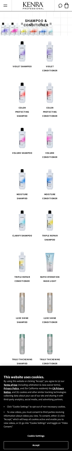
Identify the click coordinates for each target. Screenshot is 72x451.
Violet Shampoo (22, 66)
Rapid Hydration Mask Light (50, 278)
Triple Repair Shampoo (50, 237)
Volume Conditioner (49, 155)
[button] (5, 5)
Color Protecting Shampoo (22, 111)
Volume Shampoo (22, 153)
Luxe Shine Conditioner (49, 320)
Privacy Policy (11, 388)
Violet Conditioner (49, 68)
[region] (36, 408)
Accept (36, 445)
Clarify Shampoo (22, 235)
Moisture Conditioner (49, 196)
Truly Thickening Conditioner (50, 361)
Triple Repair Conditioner (22, 278)
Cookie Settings (36, 435)
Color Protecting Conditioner (49, 111)
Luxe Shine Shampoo (22, 320)
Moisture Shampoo (22, 196)
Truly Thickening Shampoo (22, 361)
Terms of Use (10, 384)
